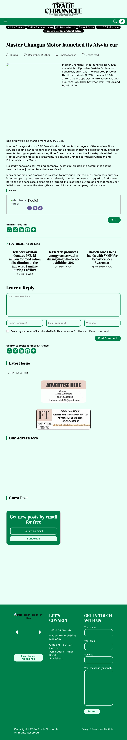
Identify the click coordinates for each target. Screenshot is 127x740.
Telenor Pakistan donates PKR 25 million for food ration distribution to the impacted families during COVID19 (25, 261)
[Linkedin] (21, 229)
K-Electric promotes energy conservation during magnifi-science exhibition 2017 (63, 257)
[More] (33, 229)
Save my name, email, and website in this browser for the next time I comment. (60, 331)
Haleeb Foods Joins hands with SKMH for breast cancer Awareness (102, 257)
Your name (90, 627)
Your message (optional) (98, 668)
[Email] (35, 208)
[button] (5, 21)
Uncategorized (68, 55)
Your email (90, 641)
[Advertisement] (21, 8)
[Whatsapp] (9, 229)
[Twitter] (122, 21)
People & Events (86, 27)
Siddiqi (14, 55)
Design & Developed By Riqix (97, 729)
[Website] (40, 208)
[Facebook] (27, 229)
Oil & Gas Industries (65, 27)
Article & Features (15, 27)
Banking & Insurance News (40, 27)
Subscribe (33, 538)
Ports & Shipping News (108, 27)
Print (114, 220)
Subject (88, 654)
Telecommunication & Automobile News (63, 31)
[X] (15, 229)
